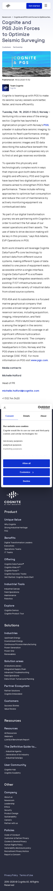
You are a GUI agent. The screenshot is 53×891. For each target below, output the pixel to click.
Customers (6, 47)
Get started (34, 5)
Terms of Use (26, 875)
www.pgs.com (39, 360)
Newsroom (6, 17)
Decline (26, 481)
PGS (46, 125)
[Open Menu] (45, 5)
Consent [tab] (9, 416)
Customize (25, 472)
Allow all (26, 463)
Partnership (17, 47)
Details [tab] (26, 416)
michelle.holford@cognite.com (20, 390)
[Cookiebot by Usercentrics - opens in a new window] (38, 407)
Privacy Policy (11, 875)
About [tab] (43, 416)
